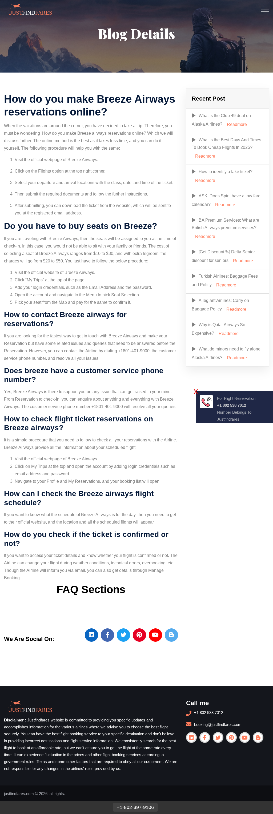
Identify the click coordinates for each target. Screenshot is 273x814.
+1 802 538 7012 (208, 712)
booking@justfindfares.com (218, 724)
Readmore (237, 124)
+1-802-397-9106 (135, 807)
